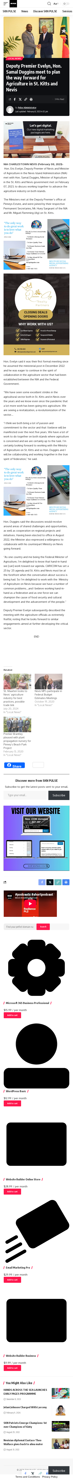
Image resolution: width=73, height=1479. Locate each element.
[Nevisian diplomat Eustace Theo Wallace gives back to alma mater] (60, 1443)
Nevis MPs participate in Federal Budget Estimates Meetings (48, 695)
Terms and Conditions (27, 1476)
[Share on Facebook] (14, 99)
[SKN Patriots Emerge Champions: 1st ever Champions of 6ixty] (60, 1426)
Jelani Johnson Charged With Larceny (25, 1407)
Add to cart (12, 1015)
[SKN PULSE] (13, 3)
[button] (7, 3)
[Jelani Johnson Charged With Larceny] (60, 1410)
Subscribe (59, 795)
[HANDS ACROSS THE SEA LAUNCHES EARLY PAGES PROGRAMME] (60, 1393)
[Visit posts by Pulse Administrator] (10, 109)
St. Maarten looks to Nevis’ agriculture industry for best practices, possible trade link (15, 698)
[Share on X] (20, 99)
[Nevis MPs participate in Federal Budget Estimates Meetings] (48, 681)
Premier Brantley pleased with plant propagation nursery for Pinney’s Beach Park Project (17, 740)
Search (43, 926)
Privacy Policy (50, 1476)
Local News (14, 58)
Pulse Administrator (27, 107)
